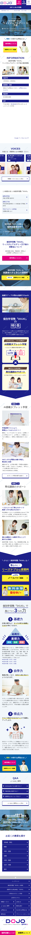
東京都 (12, 104)
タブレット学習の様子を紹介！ (15, 475)
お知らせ (18, 901)
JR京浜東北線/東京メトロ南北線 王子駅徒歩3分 (14, 203)
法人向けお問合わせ (21, 910)
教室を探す (19, 906)
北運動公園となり (10, 210)
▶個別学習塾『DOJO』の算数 (9, 663)
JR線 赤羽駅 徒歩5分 (8, 197)
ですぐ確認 (12, 577)
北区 (15, 104)
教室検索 (24, 3)
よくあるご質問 (5, 906)
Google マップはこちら (20, 138)
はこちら (8, 933)
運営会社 (3, 914)
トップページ (15, 881)
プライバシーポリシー (22, 914)
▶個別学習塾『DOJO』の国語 (9, 659)
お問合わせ (19, 3)
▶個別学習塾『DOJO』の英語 (9, 661)
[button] (2, 168)
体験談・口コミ (5, 901)
